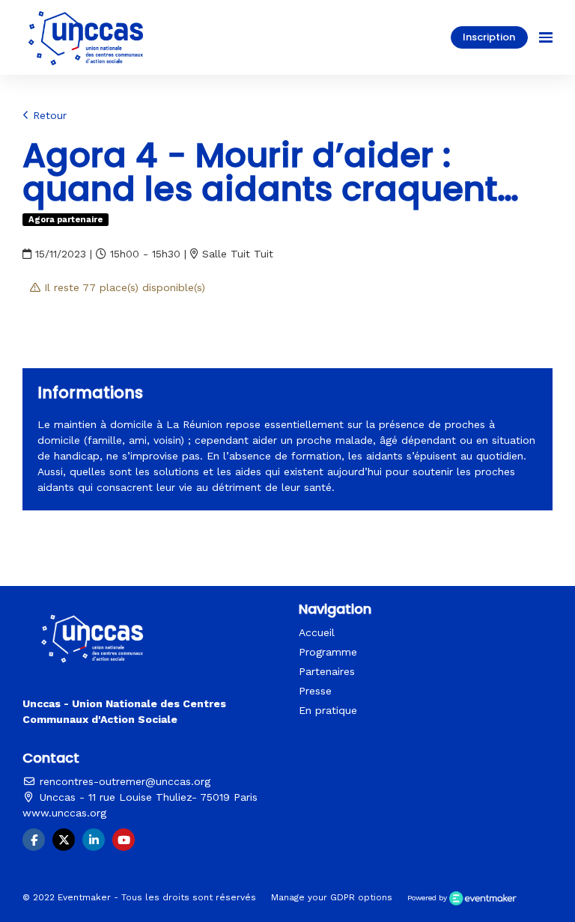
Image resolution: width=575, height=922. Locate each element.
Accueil (317, 632)
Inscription (489, 37)
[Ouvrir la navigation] (546, 37)
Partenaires (327, 671)
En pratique (328, 710)
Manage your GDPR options (331, 897)
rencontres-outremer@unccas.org (123, 781)
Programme (328, 652)
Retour (48, 115)
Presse (315, 691)
